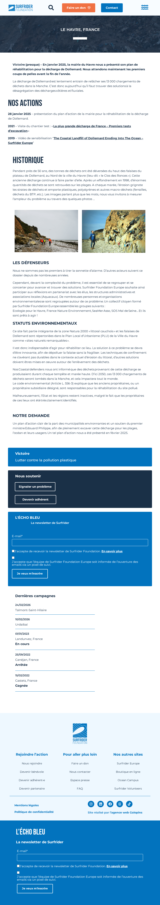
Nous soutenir (28, 476)
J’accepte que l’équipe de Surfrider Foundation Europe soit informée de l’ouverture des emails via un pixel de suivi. (75, 563)
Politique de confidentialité (34, 812)
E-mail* (17, 536)
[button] (112, 7)
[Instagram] (91, 804)
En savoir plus (112, 551)
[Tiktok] (129, 804)
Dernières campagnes (35, 596)
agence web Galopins (126, 812)
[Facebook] (110, 804)
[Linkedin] (100, 804)
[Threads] (119, 804)
